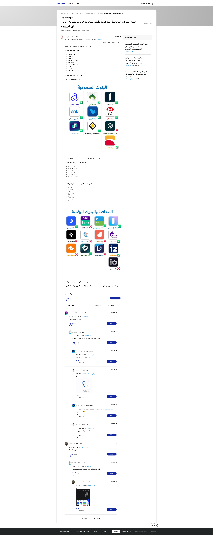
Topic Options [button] (148, 24)
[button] (118, 36)
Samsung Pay (98, 39)
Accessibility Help (64, 531)
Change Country (126, 531)
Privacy (96, 531)
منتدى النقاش (70, 3)
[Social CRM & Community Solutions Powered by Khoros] (154, 524)
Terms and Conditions (82, 531)
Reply (111, 323)
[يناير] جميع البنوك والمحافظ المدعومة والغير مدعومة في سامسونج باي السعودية (135, 60)
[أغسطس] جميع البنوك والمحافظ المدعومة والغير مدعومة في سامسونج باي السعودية (136, 46)
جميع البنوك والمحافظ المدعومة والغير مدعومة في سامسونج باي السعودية (136, 74)
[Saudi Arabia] (61, 4)
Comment (115, 298)
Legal (104, 531)
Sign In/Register (145, 3)
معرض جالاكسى (79, 3)
